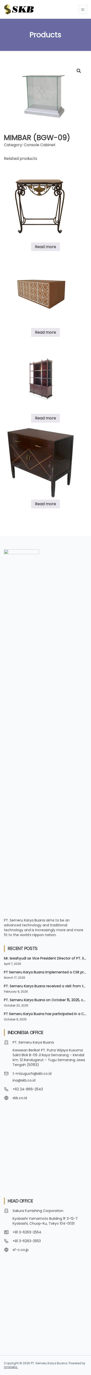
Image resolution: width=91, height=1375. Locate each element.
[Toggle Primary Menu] (82, 9)
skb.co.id (20, 1097)
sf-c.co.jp (21, 1249)
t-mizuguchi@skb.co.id (32, 1073)
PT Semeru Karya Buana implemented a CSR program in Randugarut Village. (45, 972)
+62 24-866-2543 (28, 1089)
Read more (45, 247)
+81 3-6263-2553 (27, 1241)
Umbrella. (11, 1367)
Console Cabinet (40, 145)
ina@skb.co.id (24, 1080)
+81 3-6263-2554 (27, 1232)
